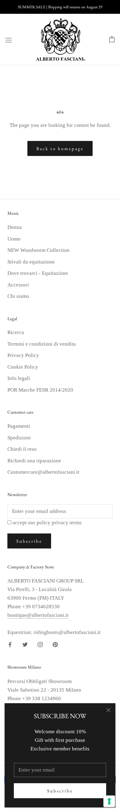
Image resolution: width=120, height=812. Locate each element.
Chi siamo (18, 296)
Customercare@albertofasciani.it (43, 472)
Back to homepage (60, 148)
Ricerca (15, 332)
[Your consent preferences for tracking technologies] (109, 801)
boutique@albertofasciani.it (38, 615)
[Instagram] (40, 644)
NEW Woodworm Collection (38, 250)
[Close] (108, 710)
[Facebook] (10, 644)
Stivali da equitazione (31, 262)
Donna (14, 227)
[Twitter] (25, 644)
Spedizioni (19, 438)
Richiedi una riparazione (34, 461)
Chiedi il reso (22, 449)
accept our (47, 523)
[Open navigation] (9, 39)
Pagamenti (18, 426)
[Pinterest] (55, 644)
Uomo (14, 239)
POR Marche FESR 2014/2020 (40, 390)
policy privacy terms (59, 523)
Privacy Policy (23, 355)
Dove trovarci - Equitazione (37, 273)
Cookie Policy (22, 367)
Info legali (18, 378)
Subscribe (60, 791)
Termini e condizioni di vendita (41, 344)
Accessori (18, 285)
